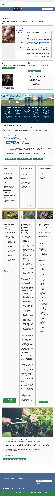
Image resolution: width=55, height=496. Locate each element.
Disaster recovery (42, 68)
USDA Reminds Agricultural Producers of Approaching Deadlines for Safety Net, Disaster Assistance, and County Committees (9, 187)
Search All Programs (35, 71)
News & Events (24, 8)
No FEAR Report (19, 492)
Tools (10, 8)
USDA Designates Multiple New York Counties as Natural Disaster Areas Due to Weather (9, 194)
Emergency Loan (6, 231)
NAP (28, 38)
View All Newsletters (25, 205)
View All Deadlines (43, 205)
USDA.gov (3, 492)
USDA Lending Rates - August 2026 (23, 30)
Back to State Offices (7, 468)
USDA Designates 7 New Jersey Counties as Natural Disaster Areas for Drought (8, 172)
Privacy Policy (47, 492)
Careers (32, 8)
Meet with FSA (5, 479)
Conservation (36, 68)
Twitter (16, 488)
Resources (4, 8)
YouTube (20, 488)
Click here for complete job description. (14, 459)
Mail (23, 488)
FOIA (26, 492)
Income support (50, 68)
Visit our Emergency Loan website (10, 400)
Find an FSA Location (8, 67)
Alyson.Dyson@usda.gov (8, 455)
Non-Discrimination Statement (36, 492)
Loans (29, 68)
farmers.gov (11, 492)
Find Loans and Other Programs (8, 478)
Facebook (13, 488)
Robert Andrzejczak (7, 87)
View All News (6, 205)
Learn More (43, 401)
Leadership (21, 478)
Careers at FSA (22, 479)
